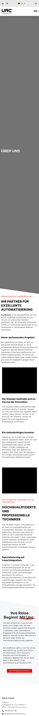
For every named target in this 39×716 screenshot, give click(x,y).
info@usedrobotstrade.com (15, 714)
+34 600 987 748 (11, 711)
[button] (35, 3)
